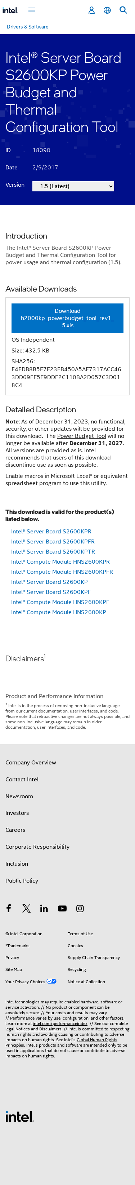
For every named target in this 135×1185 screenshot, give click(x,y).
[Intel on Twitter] (27, 909)
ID (8, 150)
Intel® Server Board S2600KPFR (53, 541)
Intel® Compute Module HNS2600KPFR (62, 572)
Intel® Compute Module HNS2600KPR (60, 561)
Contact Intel (22, 779)
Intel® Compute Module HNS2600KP (58, 612)
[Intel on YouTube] (62, 909)
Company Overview (30, 762)
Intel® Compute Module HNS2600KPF (60, 602)
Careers (15, 830)
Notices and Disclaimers (38, 1028)
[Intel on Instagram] (80, 909)
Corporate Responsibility (37, 847)
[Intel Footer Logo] (19, 1116)
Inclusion (16, 863)
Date (11, 167)
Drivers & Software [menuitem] (28, 26)
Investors (17, 813)
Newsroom (19, 796)
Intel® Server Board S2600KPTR (53, 551)
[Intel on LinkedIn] (44, 909)
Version (14, 184)
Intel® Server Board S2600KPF (51, 592)
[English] (107, 10)
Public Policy (21, 880)
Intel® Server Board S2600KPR (51, 531)
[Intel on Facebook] (9, 909)
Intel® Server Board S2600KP (49, 582)
